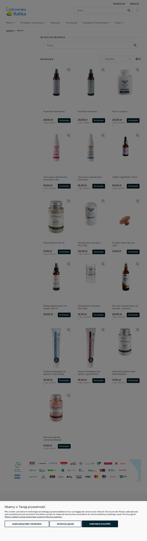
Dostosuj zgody (65, 524)
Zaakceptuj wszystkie (100, 524)
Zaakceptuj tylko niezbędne (27, 524)
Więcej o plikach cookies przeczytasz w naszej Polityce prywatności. (33, 517)
